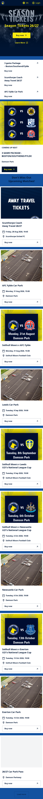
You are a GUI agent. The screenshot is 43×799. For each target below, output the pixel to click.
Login (38, 3)
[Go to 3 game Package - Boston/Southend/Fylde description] (21, 123)
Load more (21, 794)
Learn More (22, 43)
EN (27, 3)
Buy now (20, 35)
